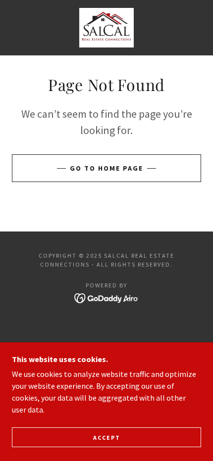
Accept (106, 437)
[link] (106, 27)
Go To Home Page (106, 168)
